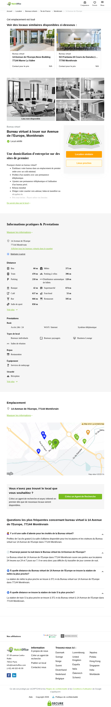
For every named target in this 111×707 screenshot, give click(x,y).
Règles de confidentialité (56, 689)
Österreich (77, 673)
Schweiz (76, 677)
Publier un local (38, 663)
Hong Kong (94, 661)
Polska (92, 657)
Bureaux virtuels (31, 11)
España (76, 664)
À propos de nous (39, 651)
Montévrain (58, 11)
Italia (74, 669)
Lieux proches (84, 163)
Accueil (9, 11)
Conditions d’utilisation (82, 689)
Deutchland (61, 670)
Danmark (60, 652)
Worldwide (94, 674)
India (91, 670)
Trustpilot (11, 623)
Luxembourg (78, 652)
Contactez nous (38, 667)
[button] (46, 32)
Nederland (61, 674)
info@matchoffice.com (16, 665)
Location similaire (84, 154)
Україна (93, 652)
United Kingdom (76, 658)
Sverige (59, 657)
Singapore (94, 665)
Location (19, 11)
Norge (58, 661)
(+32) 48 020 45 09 (15, 668)
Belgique (60, 678)
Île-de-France (45, 11)
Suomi (59, 665)
